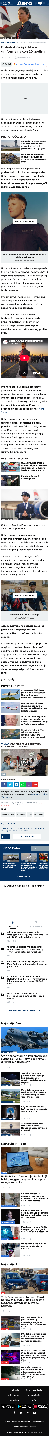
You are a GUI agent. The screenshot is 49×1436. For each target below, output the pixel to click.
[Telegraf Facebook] (14, 1412)
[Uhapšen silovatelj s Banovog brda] (10, 480)
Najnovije (11, 1023)
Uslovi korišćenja (38, 1421)
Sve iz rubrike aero (24, 877)
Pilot (30, 815)
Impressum (25, 1421)
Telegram (6, 797)
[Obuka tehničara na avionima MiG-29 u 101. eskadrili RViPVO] (11, 857)
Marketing (16, 1421)
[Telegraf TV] (34, 1412)
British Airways (8, 815)
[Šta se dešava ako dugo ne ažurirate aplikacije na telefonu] (10, 1250)
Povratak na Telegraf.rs (8, 3)
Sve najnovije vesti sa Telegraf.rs (24, 1010)
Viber (45, 794)
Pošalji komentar (27, 837)
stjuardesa (38, 815)
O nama (7, 1421)
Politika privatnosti (20, 1426)
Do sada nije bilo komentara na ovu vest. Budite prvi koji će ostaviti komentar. (22, 829)
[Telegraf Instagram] (27, 1412)
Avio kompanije (8, 42)
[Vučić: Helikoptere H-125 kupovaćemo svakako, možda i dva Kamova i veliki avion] (10, 158)
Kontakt (33, 1426)
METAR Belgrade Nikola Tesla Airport (23, 885)
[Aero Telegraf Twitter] (21, 1412)
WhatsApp (36, 794)
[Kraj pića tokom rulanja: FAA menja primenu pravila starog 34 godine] (10, 1112)
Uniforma (21, 815)
